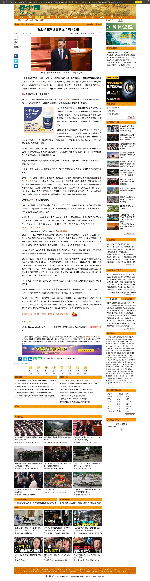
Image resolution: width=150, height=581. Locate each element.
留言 (84, 33)
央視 (112, 373)
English (87, 569)
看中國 (29, 322)
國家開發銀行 (65, 99)
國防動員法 (54, 468)
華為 (127, 346)
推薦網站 (27, 571)
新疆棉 (108, 344)
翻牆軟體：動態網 (114, 571)
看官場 (24, 24)
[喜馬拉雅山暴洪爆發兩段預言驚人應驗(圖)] (58, 421)
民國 (107, 378)
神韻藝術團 (46, 571)
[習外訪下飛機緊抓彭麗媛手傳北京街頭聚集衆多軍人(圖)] (28, 447)
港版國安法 (125, 344)
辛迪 (128, 411)
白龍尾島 (109, 371)
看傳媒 (88, 571)
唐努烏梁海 (124, 369)
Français (95, 569)
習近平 (16, 39)
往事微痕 (114, 355)
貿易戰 (108, 341)
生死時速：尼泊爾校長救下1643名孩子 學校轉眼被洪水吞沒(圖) (128, 164)
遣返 (132, 373)
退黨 (133, 344)
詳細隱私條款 (119, 2)
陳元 (15, 42)
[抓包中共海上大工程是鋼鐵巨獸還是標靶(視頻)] (87, 538)
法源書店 (56, 571)
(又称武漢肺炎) (116, 337)
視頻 (17, 507)
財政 (133, 360)
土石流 (61, 442)
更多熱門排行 (129, 294)
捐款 (52, 569)
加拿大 (111, 357)
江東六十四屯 (116, 369)
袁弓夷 (119, 344)
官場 (39, 17)
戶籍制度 (23, 560)
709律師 (116, 367)
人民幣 (108, 360)
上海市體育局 (54, 492)
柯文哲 (111, 346)
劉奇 (110, 380)
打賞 (80, 33)
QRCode (46, 358)
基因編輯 (130, 364)
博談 (66, 17)
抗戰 (114, 378)
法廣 (125, 355)
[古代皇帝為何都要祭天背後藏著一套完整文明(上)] (113, 153)
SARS (118, 371)
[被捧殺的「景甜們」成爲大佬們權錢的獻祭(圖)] (28, 473)
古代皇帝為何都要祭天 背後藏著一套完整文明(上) (128, 155)
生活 (102, 17)
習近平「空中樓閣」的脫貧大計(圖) (72, 396)
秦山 (109, 406)
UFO (121, 346)
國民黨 (124, 339)
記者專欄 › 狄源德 (93, 24)
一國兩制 (109, 355)
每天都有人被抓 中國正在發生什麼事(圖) (120, 279)
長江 (112, 344)
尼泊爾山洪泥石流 (28, 442)
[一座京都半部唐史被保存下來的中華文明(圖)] (113, 224)
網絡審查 (129, 367)
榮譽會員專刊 (113, 48)
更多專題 (131, 117)
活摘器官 (109, 369)
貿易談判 (132, 348)
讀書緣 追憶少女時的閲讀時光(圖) (118, 65)
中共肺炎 (109, 337)
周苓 (109, 401)
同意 (138, 2)
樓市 (130, 360)
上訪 (120, 367)
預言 (117, 383)
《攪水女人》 (33, 495)
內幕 (31, 20)
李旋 (31, 533)
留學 (125, 373)
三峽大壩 (128, 341)
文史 (93, 17)
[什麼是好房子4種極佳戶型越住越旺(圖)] (113, 188)
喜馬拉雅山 (49, 442)
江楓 (118, 409)
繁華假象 (58, 560)
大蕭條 (52, 560)
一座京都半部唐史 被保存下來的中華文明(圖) (127, 226)
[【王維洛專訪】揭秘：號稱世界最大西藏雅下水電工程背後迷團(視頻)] (87, 511)
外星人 (124, 383)
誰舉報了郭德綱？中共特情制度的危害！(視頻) (32, 386)
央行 (118, 357)
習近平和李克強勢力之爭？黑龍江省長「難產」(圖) (78, 383)
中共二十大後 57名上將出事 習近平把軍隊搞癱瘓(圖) (127, 181)
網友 (60, 468)
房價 (107, 364)
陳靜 (118, 401)
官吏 (37, 20)
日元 (119, 360)
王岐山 (108, 348)
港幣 (123, 360)
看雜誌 (64, 571)
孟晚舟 (113, 348)
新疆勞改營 (124, 371)
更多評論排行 (129, 328)
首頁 (21, 17)
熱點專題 (111, 104)
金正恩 (131, 346)
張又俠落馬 (111, 111)
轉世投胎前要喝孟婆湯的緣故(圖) (118, 244)
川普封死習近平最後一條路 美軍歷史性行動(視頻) (33, 393)
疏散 (88, 495)
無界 (124, 571)
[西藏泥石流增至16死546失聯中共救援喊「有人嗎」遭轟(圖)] (87, 447)
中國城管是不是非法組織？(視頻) (118, 326)
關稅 (116, 348)
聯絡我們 (45, 569)
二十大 (87, 442)
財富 (107, 362)
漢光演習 (118, 339)
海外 (124, 376)
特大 (92, 33)
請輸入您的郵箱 (121, 424)
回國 (110, 376)
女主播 (108, 373)
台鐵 (127, 339)
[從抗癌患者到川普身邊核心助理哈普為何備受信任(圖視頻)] (113, 126)
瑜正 (109, 409)
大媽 (133, 362)
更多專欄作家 (129, 415)
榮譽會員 (89, 337)
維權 (112, 367)
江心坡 (114, 371)
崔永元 (120, 350)
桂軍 (110, 378)
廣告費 (64, 492)
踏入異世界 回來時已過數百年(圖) (118, 60)
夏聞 (128, 399)
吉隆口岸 (20, 442)
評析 (42, 20)
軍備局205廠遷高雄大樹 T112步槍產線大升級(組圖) (127, 199)
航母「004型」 (81, 560)
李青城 (128, 406)
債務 (121, 357)
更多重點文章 (129, 233)
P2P (123, 364)
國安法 (131, 339)
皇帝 (117, 380)
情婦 (115, 353)
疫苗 (107, 346)
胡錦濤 (83, 442)
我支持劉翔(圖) (49, 489)
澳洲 (132, 376)
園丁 (109, 404)
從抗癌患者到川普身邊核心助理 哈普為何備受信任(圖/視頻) (128, 128)
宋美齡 (127, 378)
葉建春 (40, 442)
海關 (128, 373)
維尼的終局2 (57, 533)
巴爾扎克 (26, 495)
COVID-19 (112, 339)
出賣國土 (122, 341)
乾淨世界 (27, 533)
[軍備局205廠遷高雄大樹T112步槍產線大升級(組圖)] (113, 197)
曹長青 (119, 411)
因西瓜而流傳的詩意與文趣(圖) (117, 52)
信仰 (21, 533)
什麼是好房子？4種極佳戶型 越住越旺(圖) (121, 290)
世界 (84, 17)
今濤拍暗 (120, 394)
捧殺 (21, 495)
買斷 (60, 492)
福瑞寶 (95, 571)
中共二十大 (93, 442)
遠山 (118, 399)
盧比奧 (131, 337)
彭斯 (124, 348)
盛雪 (118, 404)
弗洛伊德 (116, 346)
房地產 (127, 360)
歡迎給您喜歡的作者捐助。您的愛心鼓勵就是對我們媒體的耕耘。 (45, 314)
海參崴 (115, 362)
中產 (110, 362)
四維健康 (110, 411)
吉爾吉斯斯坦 (30, 468)
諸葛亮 (121, 380)
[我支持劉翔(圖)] (58, 473)
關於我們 (60, 569)
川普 (122, 337)
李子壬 (128, 409)
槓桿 (124, 357)
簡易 (128, 394)
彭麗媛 (24, 468)
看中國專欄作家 (114, 390)
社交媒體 (129, 355)
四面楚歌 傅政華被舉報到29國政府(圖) (73, 399)
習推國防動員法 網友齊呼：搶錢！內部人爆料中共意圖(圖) (128, 137)
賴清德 (126, 337)
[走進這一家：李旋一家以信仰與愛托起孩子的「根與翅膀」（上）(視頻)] (28, 511)
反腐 (121, 353)
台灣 (118, 362)
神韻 (18, 533)
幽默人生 (129, 380)
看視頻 (103, 571)
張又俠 (67, 533)
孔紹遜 (78, 442)
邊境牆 (120, 348)
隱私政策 (78, 569)
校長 (85, 495)
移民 (118, 373)
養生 (107, 385)
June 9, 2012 (62, 231)
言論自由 (130, 371)
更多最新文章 (129, 264)
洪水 (115, 344)
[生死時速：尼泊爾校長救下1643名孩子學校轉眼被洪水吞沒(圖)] (87, 473)
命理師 (65, 442)
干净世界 (36, 571)
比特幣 (113, 360)
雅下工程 (79, 533)
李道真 (119, 396)
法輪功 (124, 367)
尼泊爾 (56, 442)
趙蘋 (128, 404)
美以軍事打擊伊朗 (113, 108)
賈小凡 (109, 396)
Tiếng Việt (105, 569)
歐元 (116, 360)
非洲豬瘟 (115, 364)
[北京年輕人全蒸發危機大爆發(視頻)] (28, 538)
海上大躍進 (95, 560)
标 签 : (17, 37)
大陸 (30, 17)
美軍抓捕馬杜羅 (112, 114)
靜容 (118, 406)
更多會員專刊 (129, 67)
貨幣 (131, 357)
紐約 (75, 17)
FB (133, 355)
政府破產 (64, 560)
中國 (82, 468)
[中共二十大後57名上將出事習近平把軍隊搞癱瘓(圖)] (113, 179)
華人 (115, 373)
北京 (36, 468)
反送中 (108, 353)
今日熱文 (19, 417)
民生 (120, 376)
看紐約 (80, 571)
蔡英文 (122, 362)
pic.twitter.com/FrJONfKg (31, 227)
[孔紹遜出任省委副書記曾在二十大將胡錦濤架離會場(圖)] (87, 421)
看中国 (30, 9)
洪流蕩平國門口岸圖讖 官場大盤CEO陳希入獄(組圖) (128, 146)
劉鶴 (107, 350)
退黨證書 (72, 571)
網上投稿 (36, 569)
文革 (131, 383)
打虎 (124, 353)
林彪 (107, 380)
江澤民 (31, 200)
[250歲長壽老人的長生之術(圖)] (113, 206)
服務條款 (69, 569)
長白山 (130, 369)
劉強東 (130, 362)
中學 (82, 495)
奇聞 (111, 17)
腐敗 (118, 353)
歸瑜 (128, 396)
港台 (57, 17)
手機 (114, 383)
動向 (20, 20)
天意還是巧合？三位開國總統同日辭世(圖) (121, 55)
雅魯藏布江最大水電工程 (90, 533)
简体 (76, 33)
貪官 (112, 353)
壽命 (128, 383)
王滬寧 (111, 350)
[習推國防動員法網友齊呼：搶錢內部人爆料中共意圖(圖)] (58, 447)
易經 (124, 380)
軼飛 (109, 399)
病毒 (107, 339)
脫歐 (115, 357)
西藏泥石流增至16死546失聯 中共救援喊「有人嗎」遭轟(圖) (127, 173)
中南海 (25, 20)
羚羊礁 (88, 560)
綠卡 (117, 376)
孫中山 (118, 378)
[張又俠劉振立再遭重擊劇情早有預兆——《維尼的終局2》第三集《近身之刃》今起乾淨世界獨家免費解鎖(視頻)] (58, 511)
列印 (88, 33)
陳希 (36, 442)
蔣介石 (122, 378)
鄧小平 (132, 378)
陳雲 (15, 44)
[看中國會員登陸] (121, 27)
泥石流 (78, 468)
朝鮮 (107, 357)
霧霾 (126, 364)
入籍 (114, 376)
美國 (48, 17)
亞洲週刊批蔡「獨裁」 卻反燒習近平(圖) (74, 380)
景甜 (18, 495)
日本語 (114, 569)
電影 (63, 533)
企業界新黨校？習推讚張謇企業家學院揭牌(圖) (76, 393)
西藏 (85, 468)
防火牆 (108, 367)
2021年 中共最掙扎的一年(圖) (70, 386)
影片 (120, 17)
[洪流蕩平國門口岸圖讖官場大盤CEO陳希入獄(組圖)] (28, 421)
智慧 (107, 383)
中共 (63, 468)
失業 (18, 560)
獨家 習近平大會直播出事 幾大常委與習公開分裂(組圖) (34, 396)
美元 (128, 357)
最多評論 (113, 299)
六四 (130, 344)
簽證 (107, 376)
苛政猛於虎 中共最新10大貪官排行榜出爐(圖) (76, 389)
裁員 (47, 560)
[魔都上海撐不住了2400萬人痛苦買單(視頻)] (58, 538)
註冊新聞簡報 (113, 420)
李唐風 (128, 401)
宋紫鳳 (109, 394)
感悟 (110, 383)
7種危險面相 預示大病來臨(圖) (117, 252)
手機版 (71, 33)
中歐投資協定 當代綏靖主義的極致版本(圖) (75, 402)
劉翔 (47, 492)
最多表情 (128, 299)
